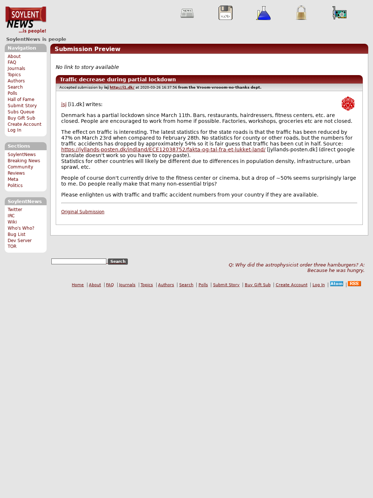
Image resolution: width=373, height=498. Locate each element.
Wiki (12, 222)
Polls (12, 93)
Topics (14, 74)
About (14, 56)
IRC (11, 215)
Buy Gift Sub (21, 118)
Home (78, 285)
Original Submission (83, 211)
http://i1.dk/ (122, 87)
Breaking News (24, 160)
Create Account (25, 124)
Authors (16, 80)
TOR (12, 246)
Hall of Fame (21, 99)
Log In (14, 130)
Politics (15, 185)
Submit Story (22, 105)
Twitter (15, 209)
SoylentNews (26, 20)
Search (15, 87)
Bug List (16, 234)
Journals (16, 68)
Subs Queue (21, 111)
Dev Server (20, 240)
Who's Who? (21, 228)
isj (64, 104)
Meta (13, 179)
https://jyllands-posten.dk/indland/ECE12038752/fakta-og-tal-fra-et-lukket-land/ (163, 149)
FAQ (12, 62)
